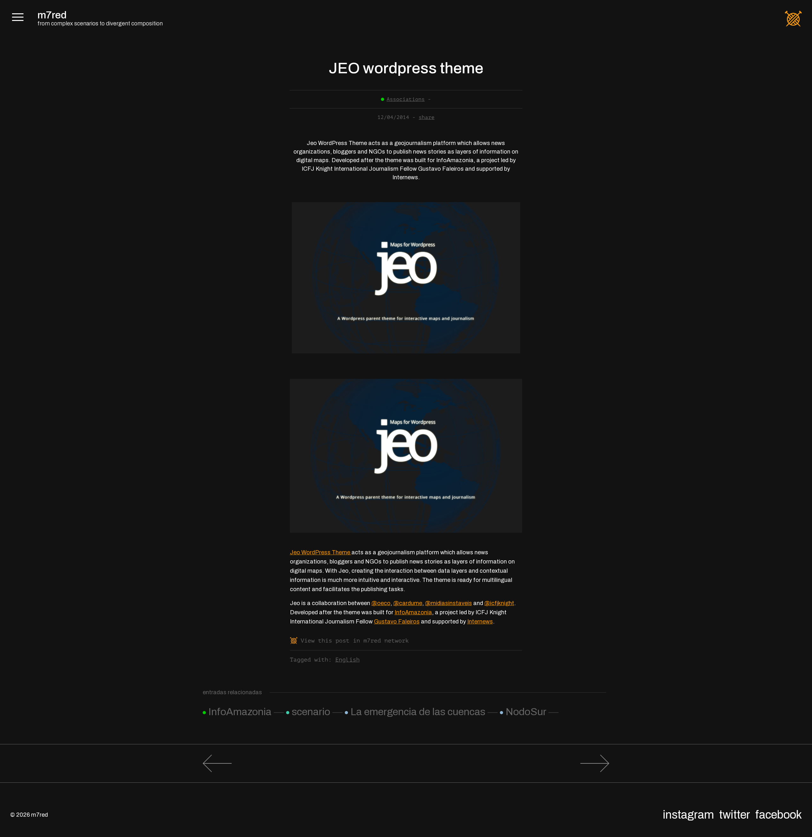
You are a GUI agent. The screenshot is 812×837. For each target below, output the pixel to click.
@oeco (380, 603)
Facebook (778, 814)
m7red (52, 15)
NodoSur (526, 711)
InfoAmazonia (413, 612)
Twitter (734, 814)
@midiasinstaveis (448, 603)
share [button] (427, 117)
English (347, 659)
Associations (406, 99)
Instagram (688, 814)
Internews (480, 621)
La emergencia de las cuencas (417, 711)
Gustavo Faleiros (397, 621)
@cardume (407, 603)
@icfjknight (499, 603)
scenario (311, 711)
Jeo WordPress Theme (320, 552)
